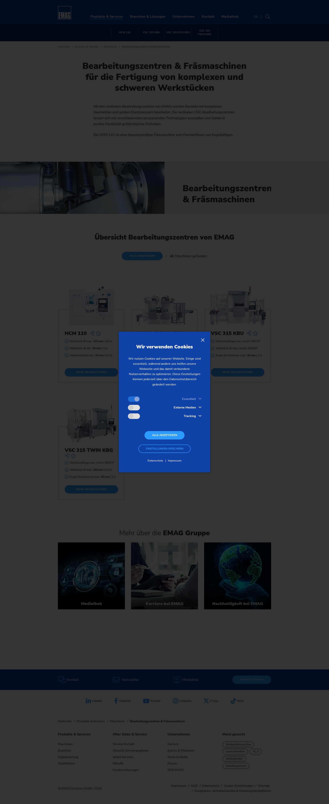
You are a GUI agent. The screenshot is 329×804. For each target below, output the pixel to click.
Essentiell (189, 399)
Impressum (174, 460)
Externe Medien (185, 407)
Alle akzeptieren (164, 435)
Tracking (190, 416)
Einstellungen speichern (164, 448)
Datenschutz (155, 460)
